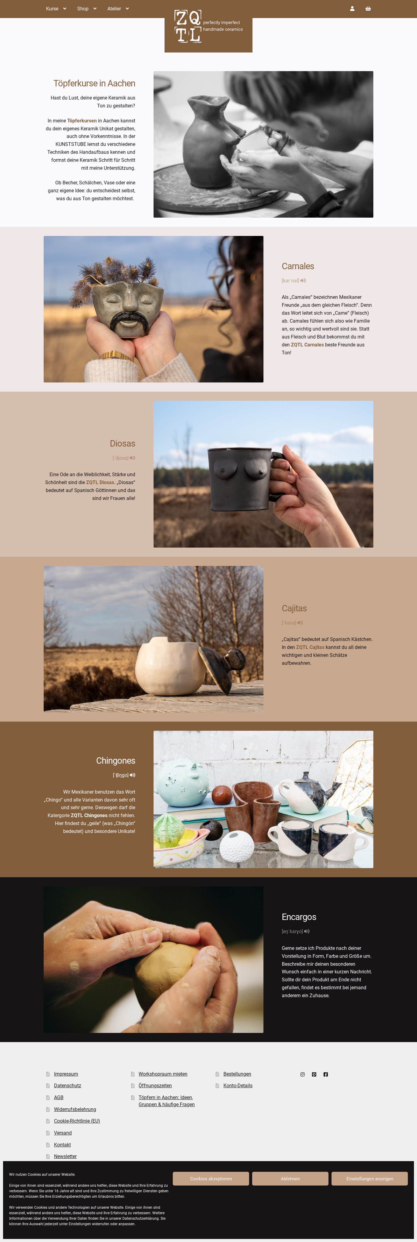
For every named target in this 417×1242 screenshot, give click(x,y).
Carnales (298, 266)
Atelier (114, 9)
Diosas (122, 443)
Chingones (115, 760)
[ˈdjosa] (121, 458)
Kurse (52, 9)
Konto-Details (237, 1085)
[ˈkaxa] (289, 623)
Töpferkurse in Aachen (94, 83)
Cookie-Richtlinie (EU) (77, 1121)
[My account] (352, 9)
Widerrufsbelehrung (75, 1109)
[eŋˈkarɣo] (293, 931)
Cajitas (294, 608)
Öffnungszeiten (155, 1085)
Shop (83, 9)
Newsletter (65, 1156)
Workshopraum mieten (163, 1074)
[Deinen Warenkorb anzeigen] (368, 9)
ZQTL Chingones (89, 815)
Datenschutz (67, 1085)
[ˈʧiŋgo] (121, 775)
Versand (63, 1133)
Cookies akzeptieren (211, 1179)
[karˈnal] (291, 281)
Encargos (299, 917)
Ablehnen (290, 1179)
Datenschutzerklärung (140, 1218)
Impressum (66, 1074)
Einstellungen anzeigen (369, 1179)
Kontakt (62, 1145)
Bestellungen (237, 1074)
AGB (58, 1097)
